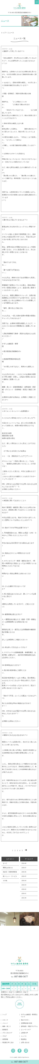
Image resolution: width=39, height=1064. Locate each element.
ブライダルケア (7, 1033)
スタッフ (5, 1020)
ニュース (23, 1036)
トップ (3, 33)
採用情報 (5, 1039)
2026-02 (24, 889)
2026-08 (24, 863)
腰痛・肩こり (6, 1026)
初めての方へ (25, 1020)
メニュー (5, 1023)
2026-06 (24, 872)
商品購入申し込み (8, 1042)
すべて (5, 863)
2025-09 (24, 898)
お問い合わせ (25, 1042)
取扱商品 (23, 1039)
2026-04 (24, 880)
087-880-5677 (19, 1061)
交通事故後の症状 (26, 1023)
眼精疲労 (5, 1029)
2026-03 (24, 885)
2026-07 (24, 867)
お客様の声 (24, 1033)
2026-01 (24, 893)
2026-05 (24, 876)
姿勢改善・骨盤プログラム (29, 1026)
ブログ (4, 1036)
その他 (5, 880)
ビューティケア (26, 1029)
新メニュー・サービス (10, 876)
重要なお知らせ (8, 867)
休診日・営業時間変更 (10, 872)
